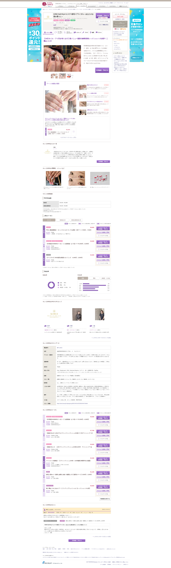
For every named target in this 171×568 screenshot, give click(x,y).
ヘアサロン (60, 6)
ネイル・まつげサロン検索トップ (108, 2)
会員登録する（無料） (120, 19)
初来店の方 (63, 220)
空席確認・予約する (103, 16)
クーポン (116, 45)
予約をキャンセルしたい (119, 67)
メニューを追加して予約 (103, 232)
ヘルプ (126, 2)
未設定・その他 (106, 278)
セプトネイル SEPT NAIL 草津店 (49, 557)
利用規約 (109, 564)
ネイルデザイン (117, 49)
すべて (49, 220)
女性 (83, 278)
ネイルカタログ (92, 6)
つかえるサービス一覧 (119, 33)
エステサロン (113, 6)
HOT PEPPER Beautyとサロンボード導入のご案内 (98, 562)
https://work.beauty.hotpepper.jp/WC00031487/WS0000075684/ (72, 403)
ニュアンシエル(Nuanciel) (103, 557)
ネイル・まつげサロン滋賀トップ (86, 9)
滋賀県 (59, 548)
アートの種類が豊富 (86, 548)
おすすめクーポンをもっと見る (68, 137)
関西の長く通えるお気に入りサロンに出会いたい (52, 552)
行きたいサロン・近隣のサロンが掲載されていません (120, 58)
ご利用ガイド (125, 564)
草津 (68, 548)
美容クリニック (123, 6)
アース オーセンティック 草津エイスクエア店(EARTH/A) (67, 557)
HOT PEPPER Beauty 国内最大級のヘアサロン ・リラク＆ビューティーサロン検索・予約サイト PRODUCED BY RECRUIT (48, 4)
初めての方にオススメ (75, 548)
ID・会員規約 (103, 564)
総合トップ (45, 9)
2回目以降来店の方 (76, 220)
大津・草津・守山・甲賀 (51, 548)
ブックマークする (104, 21)
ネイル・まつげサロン (81, 6)
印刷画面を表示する (105, 498)
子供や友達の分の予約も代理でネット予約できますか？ (120, 64)
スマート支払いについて (119, 56)
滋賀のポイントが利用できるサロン (71, 552)
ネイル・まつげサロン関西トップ (71, 9)
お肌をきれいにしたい (111, 548)
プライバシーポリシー (116, 564)
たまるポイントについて (119, 31)
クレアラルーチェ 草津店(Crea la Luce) (117, 557)
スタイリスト (117, 43)
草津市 (64, 548)
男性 (94, 278)
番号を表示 (59, 347)
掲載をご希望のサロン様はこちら (120, 562)
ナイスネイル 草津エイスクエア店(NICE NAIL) (88, 557)
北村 (48, 326)
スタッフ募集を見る (103, 24)
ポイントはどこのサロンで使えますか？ (120, 61)
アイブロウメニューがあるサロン (98, 548)
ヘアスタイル (71, 6)
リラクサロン (102, 6)
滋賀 (44, 548)
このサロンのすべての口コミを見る (102, 536)
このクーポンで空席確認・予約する (103, 228)
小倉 (93, 326)
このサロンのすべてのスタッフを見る (102, 337)
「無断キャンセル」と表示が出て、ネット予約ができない (120, 69)
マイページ (120, 2)
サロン (115, 41)
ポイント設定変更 (118, 35)
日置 (71, 326)
